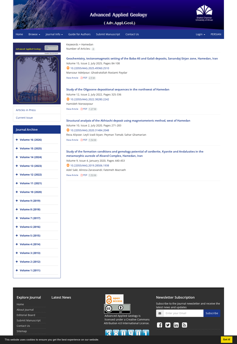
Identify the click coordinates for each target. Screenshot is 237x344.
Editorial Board (26, 315)
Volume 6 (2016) (30, 227)
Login (199, 34)
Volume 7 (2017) (30, 218)
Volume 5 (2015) (30, 235)
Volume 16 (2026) (31, 139)
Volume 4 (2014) (30, 244)
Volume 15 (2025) (31, 148)
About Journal (25, 309)
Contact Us (132, 34)
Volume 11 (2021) (31, 183)
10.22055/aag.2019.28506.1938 (89, 165)
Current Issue (24, 117)
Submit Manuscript (108, 34)
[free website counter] (127, 334)
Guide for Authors (79, 34)
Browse (33, 34)
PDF (89, 77)
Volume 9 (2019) (30, 200)
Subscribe (212, 313)
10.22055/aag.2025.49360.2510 (89, 68)
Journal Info (53, 34)
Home (19, 34)
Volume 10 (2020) (31, 192)
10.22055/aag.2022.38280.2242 (89, 99)
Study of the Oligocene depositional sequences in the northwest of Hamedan (117, 89)
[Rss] (184, 325)
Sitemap (22, 331)
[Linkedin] (177, 325)
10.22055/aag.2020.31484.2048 (89, 130)
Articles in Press (26, 110)
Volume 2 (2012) (30, 261)
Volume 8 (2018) (30, 209)
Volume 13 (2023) (31, 166)
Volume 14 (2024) (31, 157)
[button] (100, 340)
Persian (216, 34)
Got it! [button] (226, 339)
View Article (72, 77)
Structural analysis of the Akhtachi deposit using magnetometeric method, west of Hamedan (128, 120)
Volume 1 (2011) (30, 270)
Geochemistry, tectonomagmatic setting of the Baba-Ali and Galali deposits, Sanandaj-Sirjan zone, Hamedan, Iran (142, 58)
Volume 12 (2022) (31, 174)
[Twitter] (168, 325)
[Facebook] (160, 325)
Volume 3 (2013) (30, 253)
